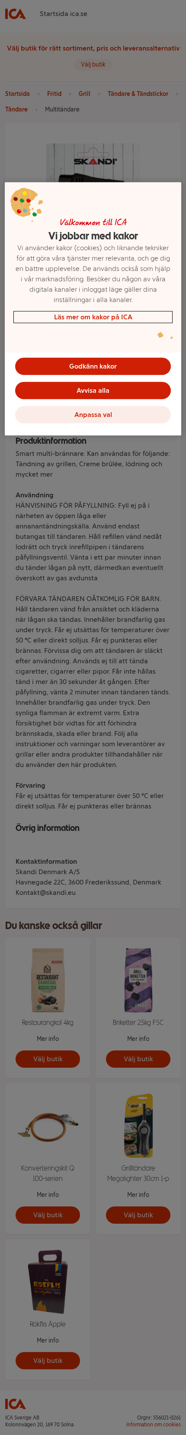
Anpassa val (93, 414)
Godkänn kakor (93, 366)
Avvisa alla (93, 390)
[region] (93, 309)
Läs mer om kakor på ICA (93, 317)
